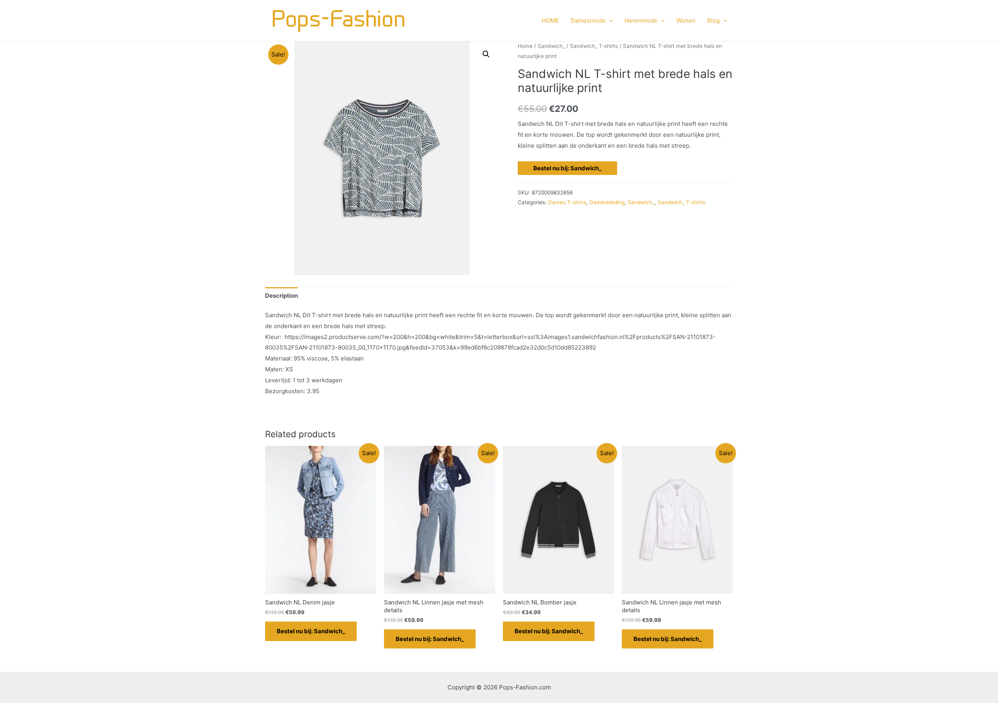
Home (525, 46)
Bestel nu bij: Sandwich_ (567, 168)
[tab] (281, 295)
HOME (550, 20)
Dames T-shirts (567, 202)
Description (281, 295)
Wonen (685, 20)
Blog (713, 20)
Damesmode (588, 20)
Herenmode (641, 20)
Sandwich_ (551, 46)
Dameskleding (607, 202)
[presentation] (609, 20)
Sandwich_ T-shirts (594, 46)
